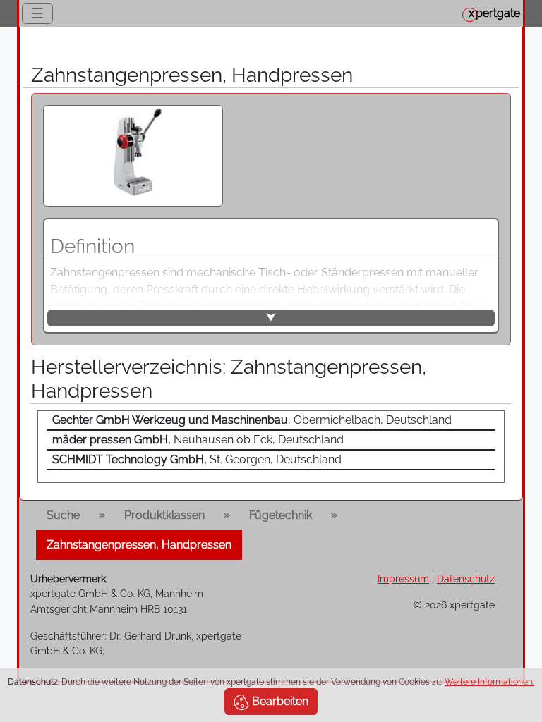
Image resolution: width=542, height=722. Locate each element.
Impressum (403, 579)
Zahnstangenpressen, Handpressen (139, 544)
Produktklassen (164, 515)
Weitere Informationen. (489, 682)
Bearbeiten (278, 701)
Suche (63, 515)
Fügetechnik (280, 515)
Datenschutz (466, 579)
